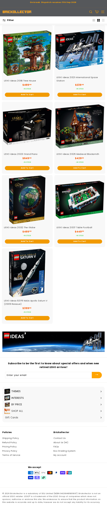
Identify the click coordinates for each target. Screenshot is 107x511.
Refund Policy (9, 442)
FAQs (56, 446)
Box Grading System (65, 451)
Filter (10, 20)
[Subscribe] (97, 375)
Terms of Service (11, 455)
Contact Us (60, 438)
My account (60, 455)
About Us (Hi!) (61, 442)
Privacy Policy (9, 451)
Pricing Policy (9, 446)
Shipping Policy (10, 438)
